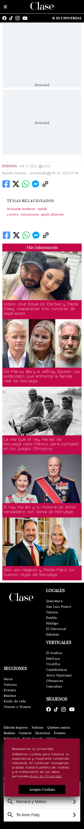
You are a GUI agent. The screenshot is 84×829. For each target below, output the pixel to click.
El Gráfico (54, 653)
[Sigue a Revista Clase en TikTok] (12, 18)
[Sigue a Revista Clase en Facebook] (5, 18)
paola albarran (52, 214)
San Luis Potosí (58, 607)
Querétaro (54, 601)
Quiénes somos (58, 727)
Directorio (42, 733)
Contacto (25, 733)
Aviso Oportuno (59, 675)
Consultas (54, 686)
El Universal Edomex (56, 631)
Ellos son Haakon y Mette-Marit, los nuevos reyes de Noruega (39, 572)
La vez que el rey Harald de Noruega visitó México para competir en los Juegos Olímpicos (42, 444)
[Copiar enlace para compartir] (45, 184)
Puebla (51, 618)
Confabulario (56, 670)
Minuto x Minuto (17, 707)
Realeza (10, 696)
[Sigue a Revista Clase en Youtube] (26, 18)
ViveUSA (53, 664)
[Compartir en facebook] (6, 184)
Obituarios (54, 681)
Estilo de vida (15, 701)
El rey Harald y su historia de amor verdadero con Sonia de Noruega (40, 509)
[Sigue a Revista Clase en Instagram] (18, 18)
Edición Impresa (16, 727)
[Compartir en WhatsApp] (25, 184)
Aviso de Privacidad (45, 776)
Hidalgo (52, 623)
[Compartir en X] (16, 184)
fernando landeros (21, 209)
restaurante (30, 214)
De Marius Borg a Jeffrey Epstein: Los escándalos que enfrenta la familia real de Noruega (42, 376)
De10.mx (53, 659)
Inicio (8, 679)
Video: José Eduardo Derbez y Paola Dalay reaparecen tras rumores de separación (41, 309)
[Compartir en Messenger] (35, 184)
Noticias (10, 685)
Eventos (9, 166)
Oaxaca (52, 612)
